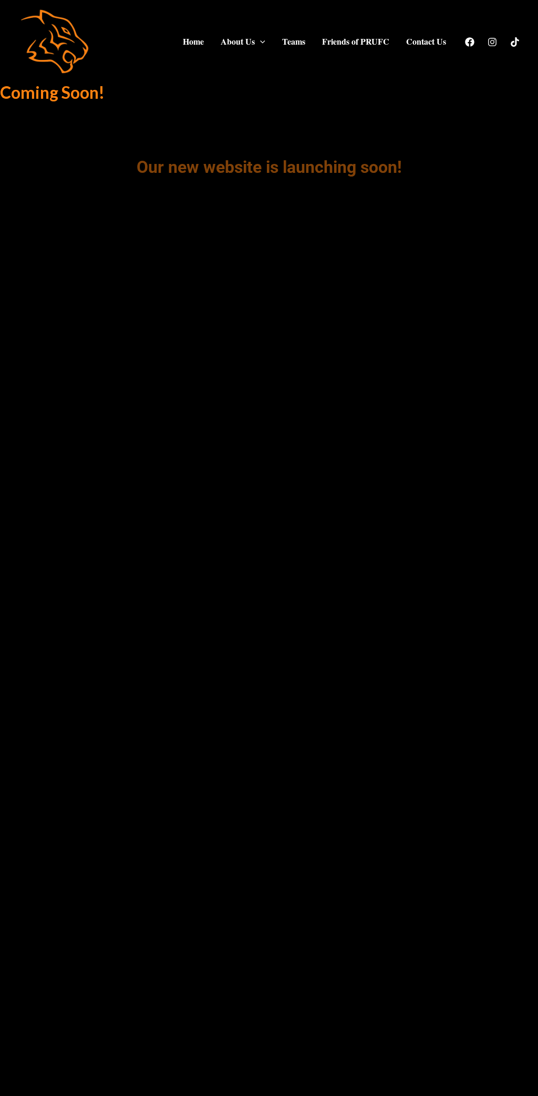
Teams (293, 41)
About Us (238, 41)
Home (193, 41)
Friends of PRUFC (355, 41)
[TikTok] (515, 42)
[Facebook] (469, 42)
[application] (260, 41)
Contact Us (426, 41)
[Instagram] (492, 42)
